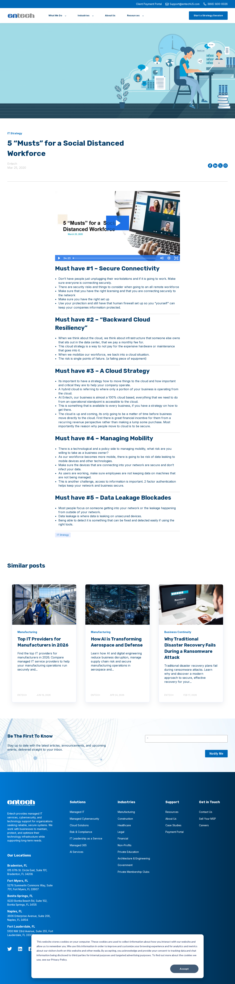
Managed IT (77, 811)
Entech (12, 163)
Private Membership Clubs (133, 871)
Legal (121, 831)
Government (125, 865)
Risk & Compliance (81, 831)
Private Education (128, 851)
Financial (123, 838)
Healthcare (124, 825)
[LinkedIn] (20, 949)
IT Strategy (63, 534)
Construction (125, 818)
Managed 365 (78, 845)
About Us (170, 818)
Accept (184, 968)
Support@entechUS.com (185, 3)
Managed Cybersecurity (84, 818)
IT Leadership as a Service (86, 838)
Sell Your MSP (207, 818)
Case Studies (173, 825)
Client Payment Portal (149, 3)
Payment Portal (174, 831)
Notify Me (216, 753)
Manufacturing (126, 811)
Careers (204, 825)
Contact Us (205, 811)
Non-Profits (124, 845)
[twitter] (9, 949)
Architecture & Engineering (134, 858)
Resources (171, 811)
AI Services (76, 851)
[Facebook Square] (30, 949)
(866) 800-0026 (217, 3)
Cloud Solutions (79, 825)
